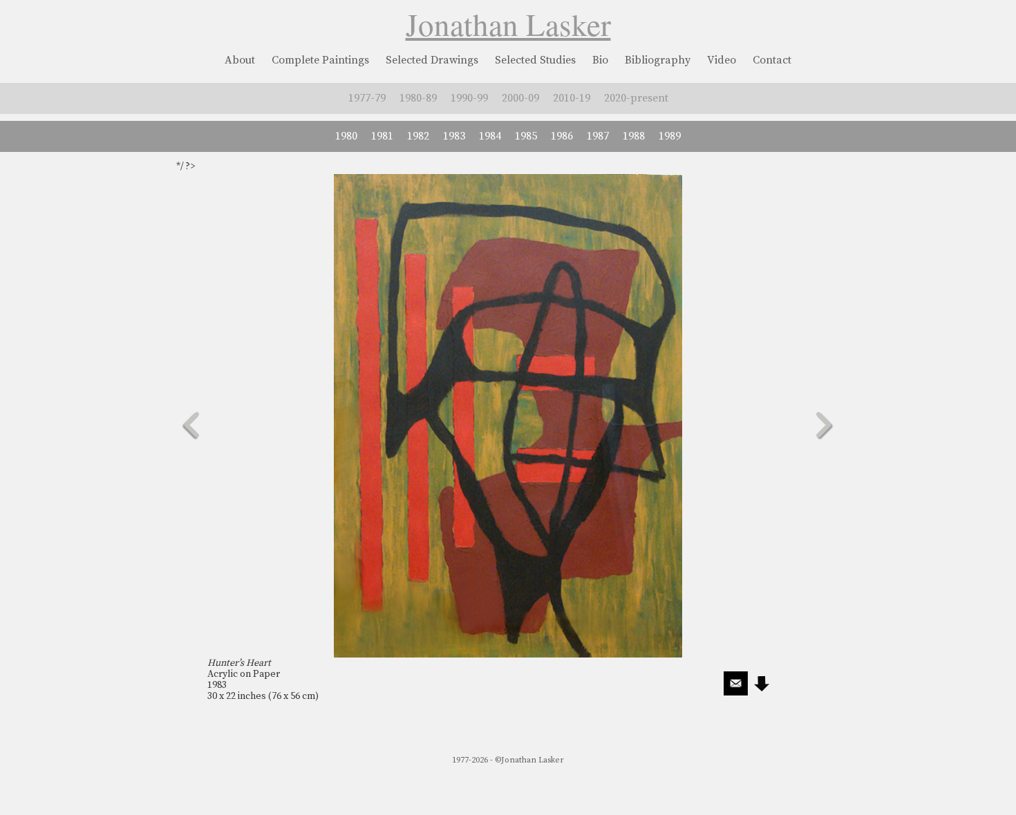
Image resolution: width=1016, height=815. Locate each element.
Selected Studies (535, 60)
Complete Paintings (320, 60)
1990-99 (469, 98)
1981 (382, 136)
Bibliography (657, 60)
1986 (562, 136)
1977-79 (367, 98)
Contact (772, 60)
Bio (600, 60)
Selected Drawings (432, 60)
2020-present (636, 98)
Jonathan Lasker (508, 24)
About (240, 60)
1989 (670, 136)
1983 (454, 136)
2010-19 (571, 98)
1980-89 (418, 98)
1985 (526, 136)
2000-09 (520, 98)
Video (721, 60)
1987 (598, 136)
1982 (418, 136)
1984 (490, 136)
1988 (634, 136)
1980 (346, 136)
